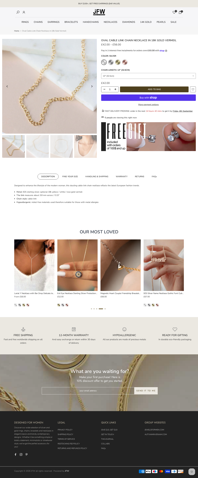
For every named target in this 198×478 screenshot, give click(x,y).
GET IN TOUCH (107, 434)
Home (16, 31)
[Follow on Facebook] (15, 454)
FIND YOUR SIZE (70, 176)
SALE (173, 22)
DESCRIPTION (48, 176)
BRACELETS (71, 22)
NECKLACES (110, 22)
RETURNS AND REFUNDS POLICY (72, 448)
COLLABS (105, 443)
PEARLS (161, 22)
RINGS (25, 22)
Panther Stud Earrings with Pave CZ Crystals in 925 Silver (64, 293)
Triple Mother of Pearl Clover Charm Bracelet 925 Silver (149, 293)
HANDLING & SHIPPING (96, 176)
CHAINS (38, 22)
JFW (67, 471)
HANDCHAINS (91, 22)
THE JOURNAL (107, 439)
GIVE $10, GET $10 (109, 430)
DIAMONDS (128, 22)
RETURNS (139, 176)
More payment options (148, 104)
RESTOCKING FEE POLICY (69, 443)
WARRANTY (121, 176)
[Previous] (7, 86)
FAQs (154, 176)
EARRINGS (53, 22)
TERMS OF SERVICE (66, 439)
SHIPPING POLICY (65, 434)
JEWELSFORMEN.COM (154, 430)
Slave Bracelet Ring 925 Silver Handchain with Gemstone (107, 293)
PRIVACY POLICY (65, 430)
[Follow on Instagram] (21, 454)
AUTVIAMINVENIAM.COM (156, 434)
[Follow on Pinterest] (26, 454)
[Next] (92, 86)
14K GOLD (146, 22)
